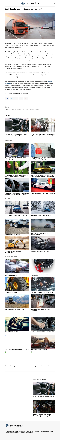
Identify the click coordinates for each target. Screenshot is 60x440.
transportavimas (35, 109)
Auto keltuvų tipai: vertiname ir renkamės (42, 292)
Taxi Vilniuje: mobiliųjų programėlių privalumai (40, 309)
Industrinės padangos (11, 292)
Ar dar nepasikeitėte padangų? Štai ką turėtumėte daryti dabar (16, 135)
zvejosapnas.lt (17, 432)
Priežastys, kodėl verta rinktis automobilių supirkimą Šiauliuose (17, 274)
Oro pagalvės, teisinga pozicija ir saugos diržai (16, 216)
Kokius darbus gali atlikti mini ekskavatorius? (13, 251)
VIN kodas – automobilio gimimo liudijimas (17, 349)
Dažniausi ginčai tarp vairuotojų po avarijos (43, 193)
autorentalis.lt (15, 435)
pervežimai (26, 109)
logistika (8, 109)
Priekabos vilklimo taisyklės (12, 234)
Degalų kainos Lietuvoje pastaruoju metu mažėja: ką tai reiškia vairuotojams (16, 176)
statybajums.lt (14, 431)
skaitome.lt (37, 431)
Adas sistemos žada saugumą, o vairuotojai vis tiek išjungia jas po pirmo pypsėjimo (17, 193)
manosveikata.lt (22, 431)
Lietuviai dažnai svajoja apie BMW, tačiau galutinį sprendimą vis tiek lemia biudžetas (42, 176)
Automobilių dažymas (11, 366)
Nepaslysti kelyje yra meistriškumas (41, 215)
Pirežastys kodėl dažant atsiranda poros (42, 366)
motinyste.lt (31, 432)
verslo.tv (43, 431)
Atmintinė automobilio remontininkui (41, 251)
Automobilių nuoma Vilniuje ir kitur (15, 309)
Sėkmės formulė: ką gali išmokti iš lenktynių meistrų (40, 233)
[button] (26, 138)
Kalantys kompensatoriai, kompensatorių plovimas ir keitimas (42, 332)
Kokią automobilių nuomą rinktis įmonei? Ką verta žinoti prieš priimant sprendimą (43, 135)
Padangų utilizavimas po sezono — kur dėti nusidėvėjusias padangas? (43, 415)
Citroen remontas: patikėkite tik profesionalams (39, 274)
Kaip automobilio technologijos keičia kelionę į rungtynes (15, 158)
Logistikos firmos (17, 109)
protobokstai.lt (24, 432)
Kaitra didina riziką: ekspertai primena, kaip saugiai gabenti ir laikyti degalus (43, 158)
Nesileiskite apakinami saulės (39, 349)
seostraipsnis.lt (49, 431)
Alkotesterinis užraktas (11, 332)
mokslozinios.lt (9, 432)
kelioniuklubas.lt (30, 431)
